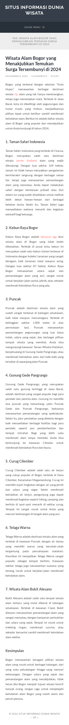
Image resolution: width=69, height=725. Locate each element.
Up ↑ (36, 717)
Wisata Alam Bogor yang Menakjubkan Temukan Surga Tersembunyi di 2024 (33, 63)
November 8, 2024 (16, 76)
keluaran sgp (49, 236)
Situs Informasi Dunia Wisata (34, 10)
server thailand (26, 160)
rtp (16, 94)
